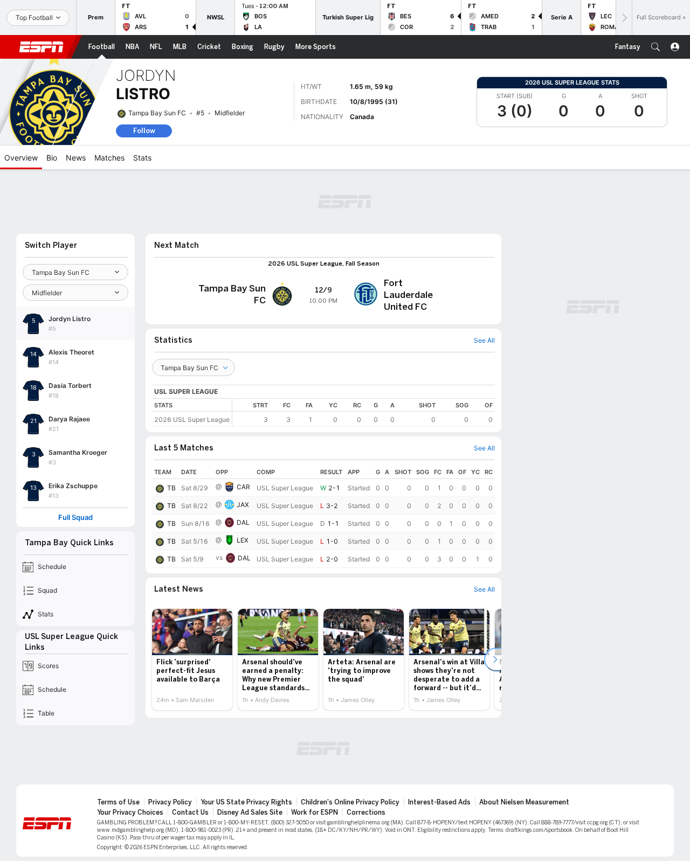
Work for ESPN (314, 812)
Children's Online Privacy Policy (350, 802)
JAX (243, 505)
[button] (655, 47)
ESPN (41, 47)
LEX (243, 540)
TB (171, 488)
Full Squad (75, 517)
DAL (243, 522)
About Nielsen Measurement (524, 802)
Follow (144, 131)
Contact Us (190, 812)
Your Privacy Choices (130, 812)
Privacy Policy (170, 802)
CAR (243, 487)
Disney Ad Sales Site (249, 812)
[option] (192, 659)
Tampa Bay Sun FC (157, 113)
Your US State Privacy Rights (246, 802)
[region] (363, 412)
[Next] (624, 17)
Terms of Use (118, 802)
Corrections (366, 812)
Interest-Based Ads (439, 802)
